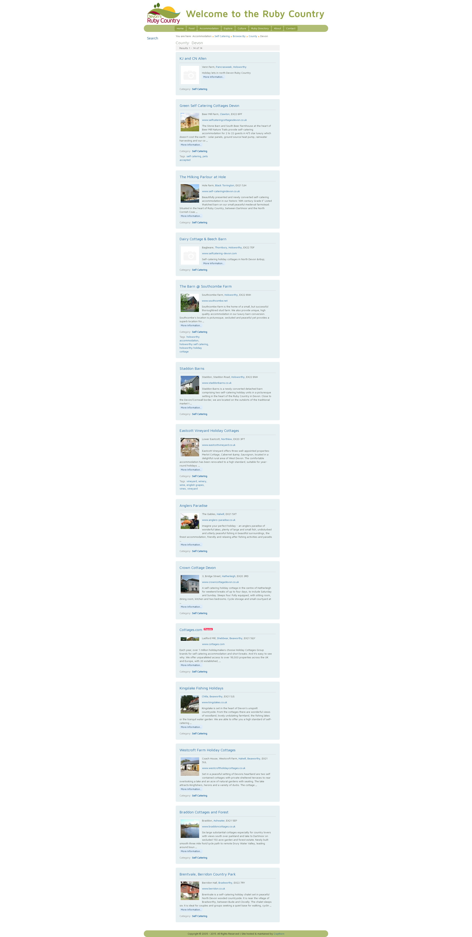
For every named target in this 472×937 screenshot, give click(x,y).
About (277, 28)
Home (180, 28)
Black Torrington (224, 185)
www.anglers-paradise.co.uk (218, 519)
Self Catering (222, 36)
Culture (242, 28)
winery (202, 481)
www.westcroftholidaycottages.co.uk (223, 768)
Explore (228, 28)
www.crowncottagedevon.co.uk (220, 581)
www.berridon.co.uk (213, 888)
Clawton (225, 114)
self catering (194, 156)
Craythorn (279, 933)
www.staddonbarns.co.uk (217, 382)
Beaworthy (236, 638)
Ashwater (219, 820)
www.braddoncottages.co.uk (218, 826)
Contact (290, 28)
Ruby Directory (260, 28)
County (253, 36)
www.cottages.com (213, 644)
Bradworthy (225, 882)
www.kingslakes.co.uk (214, 702)
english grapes (195, 484)
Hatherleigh (228, 576)
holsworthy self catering (194, 344)
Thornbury (221, 247)
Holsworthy (240, 66)
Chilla (205, 696)
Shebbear (222, 638)
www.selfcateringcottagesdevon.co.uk (224, 119)
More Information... (213, 76)
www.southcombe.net (215, 300)
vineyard (192, 481)
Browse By (239, 36)
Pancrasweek (224, 66)
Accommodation (209, 28)
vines (183, 488)
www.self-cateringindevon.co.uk (221, 191)
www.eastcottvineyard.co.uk (218, 444)
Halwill (220, 513)
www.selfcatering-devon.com (219, 253)
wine (182, 484)
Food (192, 28)
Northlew (226, 438)
